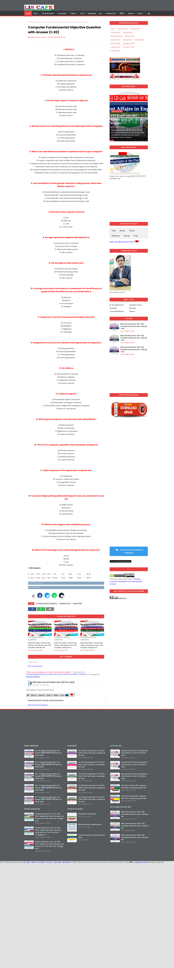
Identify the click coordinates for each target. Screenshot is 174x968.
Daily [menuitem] (140, 13)
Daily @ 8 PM (139, 40)
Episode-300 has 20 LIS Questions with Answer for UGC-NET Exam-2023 (134, 776)
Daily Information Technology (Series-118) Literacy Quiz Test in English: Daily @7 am (91, 645)
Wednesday (116, 236)
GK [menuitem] (100, 13)
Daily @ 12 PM (115, 32)
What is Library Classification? (90, 824)
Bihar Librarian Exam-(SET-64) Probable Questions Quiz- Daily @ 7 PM (133, 337)
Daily (112, 29)
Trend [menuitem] (72, 13)
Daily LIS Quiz (115, 47)
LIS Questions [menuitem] (47, 13)
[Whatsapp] (54, 596)
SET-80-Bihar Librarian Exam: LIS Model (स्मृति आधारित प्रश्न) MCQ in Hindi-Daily (48, 753)
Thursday (126, 236)
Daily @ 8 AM (127, 40)
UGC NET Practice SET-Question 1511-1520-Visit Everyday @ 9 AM (133, 786)
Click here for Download (37, 705)
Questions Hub (65, 603)
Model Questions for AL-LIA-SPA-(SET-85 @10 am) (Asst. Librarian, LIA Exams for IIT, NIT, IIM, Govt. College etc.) (49, 817)
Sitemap (57, 862)
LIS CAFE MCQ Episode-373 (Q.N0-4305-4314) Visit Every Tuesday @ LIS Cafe (91, 776)
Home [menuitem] (28, 13)
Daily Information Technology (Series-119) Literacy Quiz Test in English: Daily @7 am (65, 645)
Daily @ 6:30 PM (116, 36)
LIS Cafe (26, 862)
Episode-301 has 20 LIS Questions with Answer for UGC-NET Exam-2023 (134, 764)
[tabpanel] (129, 116)
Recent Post (38, 22)
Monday (122, 231)
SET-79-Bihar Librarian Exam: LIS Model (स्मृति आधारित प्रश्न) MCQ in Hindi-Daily (48, 764)
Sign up (132, 311)
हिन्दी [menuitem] (121, 13)
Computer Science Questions (46, 603)
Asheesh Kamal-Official (38, 37)
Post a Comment (35, 666)
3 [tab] (120, 140)
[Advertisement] (129, 199)
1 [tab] (112, 140)
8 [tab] (142, 140)
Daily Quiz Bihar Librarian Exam (122, 242)
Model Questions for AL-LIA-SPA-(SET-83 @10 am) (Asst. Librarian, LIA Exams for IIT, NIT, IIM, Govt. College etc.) (49, 845)
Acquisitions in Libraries (87, 814)
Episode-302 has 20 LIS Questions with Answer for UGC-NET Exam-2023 (134, 753)
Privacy (49, 862)
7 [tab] (137, 140)
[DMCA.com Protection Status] (117, 576)
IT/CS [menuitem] (82, 13)
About (33, 862)
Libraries (132, 308)
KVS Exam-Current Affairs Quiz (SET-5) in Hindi (53, 682)
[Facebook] (39, 596)
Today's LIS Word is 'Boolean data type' (91, 836)
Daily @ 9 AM (115, 43)
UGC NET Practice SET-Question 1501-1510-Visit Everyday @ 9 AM (133, 797)
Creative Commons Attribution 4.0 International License (126, 581)
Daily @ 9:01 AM (128, 43)
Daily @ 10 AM (122, 29)
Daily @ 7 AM (129, 36)
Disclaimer (66, 862)
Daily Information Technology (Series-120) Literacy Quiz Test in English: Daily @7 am (39, 645)
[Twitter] (47, 596)
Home (30, 22)
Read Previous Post (35, 583)
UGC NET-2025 (128, 47)
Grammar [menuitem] (92, 13)
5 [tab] (129, 140)
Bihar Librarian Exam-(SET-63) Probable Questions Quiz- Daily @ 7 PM (133, 349)
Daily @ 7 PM (115, 40)
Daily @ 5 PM (127, 32)
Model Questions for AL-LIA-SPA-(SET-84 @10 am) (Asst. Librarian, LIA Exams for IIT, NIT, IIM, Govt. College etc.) (48, 831)
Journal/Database (117, 311)
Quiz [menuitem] (35, 13)
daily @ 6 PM (115, 51)
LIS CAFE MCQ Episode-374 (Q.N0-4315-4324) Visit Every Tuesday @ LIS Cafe (91, 764)
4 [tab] (125, 140)
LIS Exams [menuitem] (62, 13)
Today (114, 231)
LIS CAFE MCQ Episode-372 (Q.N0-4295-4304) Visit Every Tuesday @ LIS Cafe (91, 787)
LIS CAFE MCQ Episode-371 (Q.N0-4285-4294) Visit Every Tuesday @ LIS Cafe (91, 799)
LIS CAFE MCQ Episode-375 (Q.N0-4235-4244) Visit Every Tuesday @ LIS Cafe (91, 753)
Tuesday (132, 231)
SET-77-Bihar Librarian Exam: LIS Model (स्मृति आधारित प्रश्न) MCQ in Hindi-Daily (48, 787)
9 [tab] (146, 140)
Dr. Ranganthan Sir (117, 305)
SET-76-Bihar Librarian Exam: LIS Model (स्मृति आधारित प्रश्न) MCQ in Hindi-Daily (48, 799)
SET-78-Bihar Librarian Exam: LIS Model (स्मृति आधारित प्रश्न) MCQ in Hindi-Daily (48, 776)
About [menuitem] (130, 13)
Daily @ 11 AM (135, 29)
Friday (136, 236)
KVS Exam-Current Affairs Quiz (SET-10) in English (126, 119)
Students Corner (135, 305)
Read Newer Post (35, 587)
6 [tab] (133, 140)
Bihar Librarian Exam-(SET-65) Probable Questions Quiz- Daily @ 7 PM (133, 326)
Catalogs (113, 308)
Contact (41, 862)
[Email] (61, 596)
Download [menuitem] (110, 13)
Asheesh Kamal (141, 862)
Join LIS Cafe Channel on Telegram (131, 551)
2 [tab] (116, 140)
